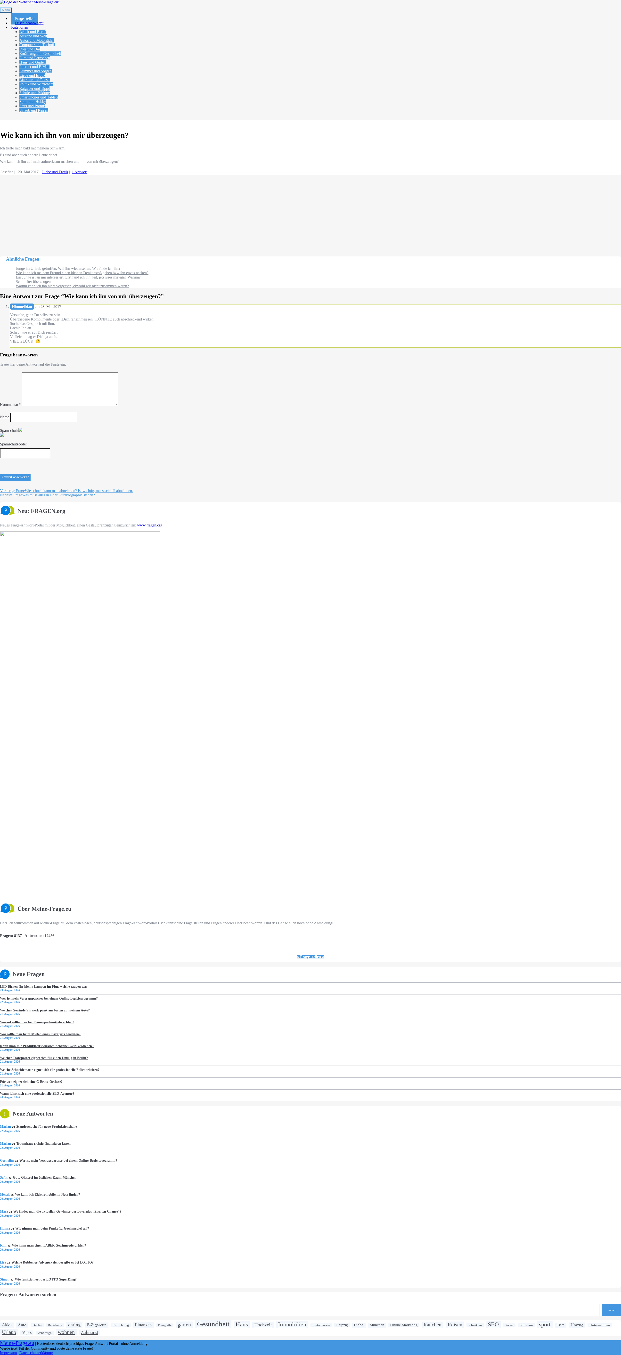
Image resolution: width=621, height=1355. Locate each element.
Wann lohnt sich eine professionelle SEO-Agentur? (37, 1093)
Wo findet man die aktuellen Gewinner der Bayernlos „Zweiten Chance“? (67, 1211)
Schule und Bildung (34, 93)
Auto (22, 1324)
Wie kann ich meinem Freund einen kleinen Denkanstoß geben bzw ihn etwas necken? (82, 273)
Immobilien (292, 1324)
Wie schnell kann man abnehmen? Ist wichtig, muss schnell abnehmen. (66, 491)
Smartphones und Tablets (38, 97)
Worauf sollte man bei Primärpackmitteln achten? (37, 1022)
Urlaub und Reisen (33, 110)
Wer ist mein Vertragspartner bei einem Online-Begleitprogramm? (49, 998)
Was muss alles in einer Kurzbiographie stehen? (47, 495)
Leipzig (342, 1325)
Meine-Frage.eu (17, 1343)
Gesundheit (213, 1324)
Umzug (577, 1324)
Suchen (611, 1310)
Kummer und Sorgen (35, 71)
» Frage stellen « (310, 957)
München (377, 1325)
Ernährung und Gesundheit (40, 53)
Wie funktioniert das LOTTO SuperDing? (45, 1279)
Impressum (8, 1353)
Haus (242, 1324)
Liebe (359, 1325)
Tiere (560, 1325)
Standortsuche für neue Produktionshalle (46, 1126)
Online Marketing (403, 1325)
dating (74, 1324)
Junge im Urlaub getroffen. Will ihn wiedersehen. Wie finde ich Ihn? (68, 268)
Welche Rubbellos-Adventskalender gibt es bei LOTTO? (52, 1262)
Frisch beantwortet (29, 23)
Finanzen (143, 1324)
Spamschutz (9, 430)
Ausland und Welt (33, 36)
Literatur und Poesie (34, 80)
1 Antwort (79, 172)
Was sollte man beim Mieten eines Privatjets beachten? (40, 1034)
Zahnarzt (89, 1332)
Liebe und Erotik (32, 75)
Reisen (455, 1325)
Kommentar (10, 404)
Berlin (37, 1325)
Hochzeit (263, 1324)
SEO (493, 1324)
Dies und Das (29, 49)
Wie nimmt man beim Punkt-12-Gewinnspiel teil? (52, 1228)
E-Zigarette (96, 1324)
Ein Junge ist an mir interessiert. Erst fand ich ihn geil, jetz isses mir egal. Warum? (78, 277)
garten (184, 1325)
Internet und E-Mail (34, 67)
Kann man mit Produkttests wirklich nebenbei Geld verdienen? (47, 1046)
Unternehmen (599, 1325)
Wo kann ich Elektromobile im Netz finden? (47, 1194)
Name (4, 417)
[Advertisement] (145, 213)
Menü (6, 10)
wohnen (66, 1332)
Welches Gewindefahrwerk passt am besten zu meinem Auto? (45, 1010)
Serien (509, 1325)
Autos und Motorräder (36, 40)
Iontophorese (321, 1325)
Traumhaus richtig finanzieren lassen (43, 1143)
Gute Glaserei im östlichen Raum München (44, 1177)
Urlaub (9, 1332)
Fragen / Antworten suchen (28, 1294)
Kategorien (19, 27)
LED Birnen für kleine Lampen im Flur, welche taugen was (43, 986)
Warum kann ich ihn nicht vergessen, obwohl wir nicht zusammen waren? (72, 286)
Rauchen (432, 1325)
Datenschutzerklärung (36, 1353)
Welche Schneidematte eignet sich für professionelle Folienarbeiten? (49, 1070)
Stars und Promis (32, 106)
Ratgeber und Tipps (34, 88)
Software (526, 1325)
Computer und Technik (37, 45)
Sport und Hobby (32, 101)
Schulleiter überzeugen (33, 281)
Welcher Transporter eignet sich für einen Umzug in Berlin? (44, 1058)
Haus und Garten (32, 62)
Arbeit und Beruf (32, 32)
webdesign (45, 1333)
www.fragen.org (149, 525)
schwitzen (475, 1325)
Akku (7, 1324)
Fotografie (165, 1325)
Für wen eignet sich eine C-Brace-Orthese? (31, 1082)
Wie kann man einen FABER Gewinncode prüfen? (49, 1245)
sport (545, 1324)
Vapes (27, 1332)
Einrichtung (121, 1325)
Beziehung (55, 1325)
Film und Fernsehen (34, 58)
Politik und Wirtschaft (36, 84)
